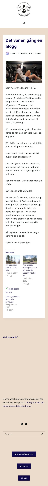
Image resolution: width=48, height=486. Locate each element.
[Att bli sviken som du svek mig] (13, 259)
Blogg (38, 54)
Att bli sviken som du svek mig (11, 267)
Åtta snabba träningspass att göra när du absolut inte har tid (30, 270)
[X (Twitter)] (22, 424)
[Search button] (42, 434)
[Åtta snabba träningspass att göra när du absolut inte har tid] (30, 259)
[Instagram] (26, 424)
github (24, 478)
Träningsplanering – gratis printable (13, 299)
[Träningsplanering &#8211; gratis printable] (13, 291)
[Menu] (24, 23)
